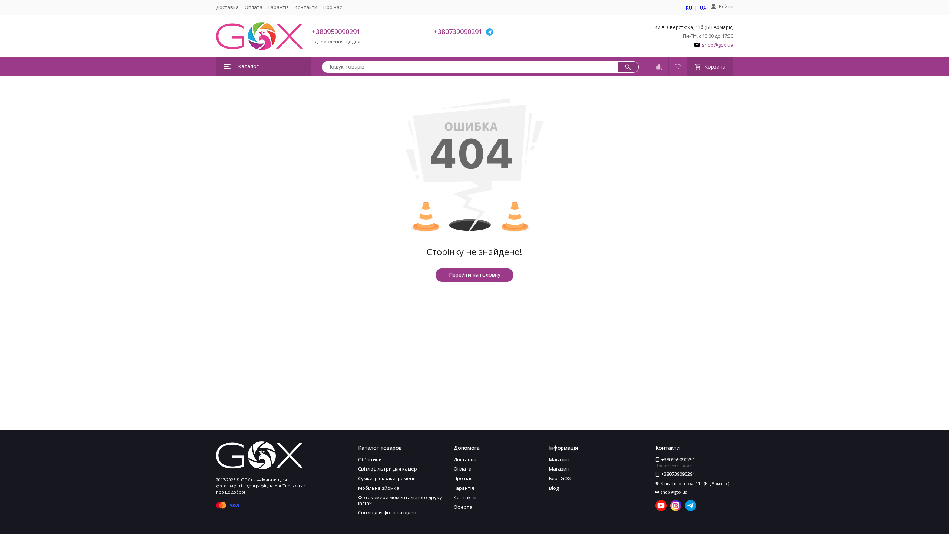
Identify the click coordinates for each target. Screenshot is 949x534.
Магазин (559, 459)
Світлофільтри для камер (387, 468)
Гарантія (278, 7)
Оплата (253, 7)
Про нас (332, 7)
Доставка (227, 7)
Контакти (306, 7)
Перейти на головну (474, 274)
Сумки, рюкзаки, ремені (386, 478)
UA (703, 8)
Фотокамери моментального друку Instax (400, 500)
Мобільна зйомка (378, 488)
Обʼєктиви (370, 459)
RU (689, 8)
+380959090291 (336, 31)
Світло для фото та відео (387, 512)
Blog (554, 488)
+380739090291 (458, 31)
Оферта (463, 507)
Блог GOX (560, 478)
